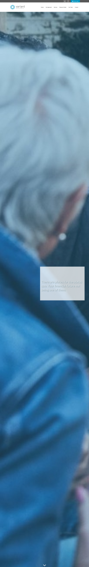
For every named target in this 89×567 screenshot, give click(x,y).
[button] (42, 7)
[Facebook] (68, 1)
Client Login (76, 1)
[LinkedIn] (64, 1)
